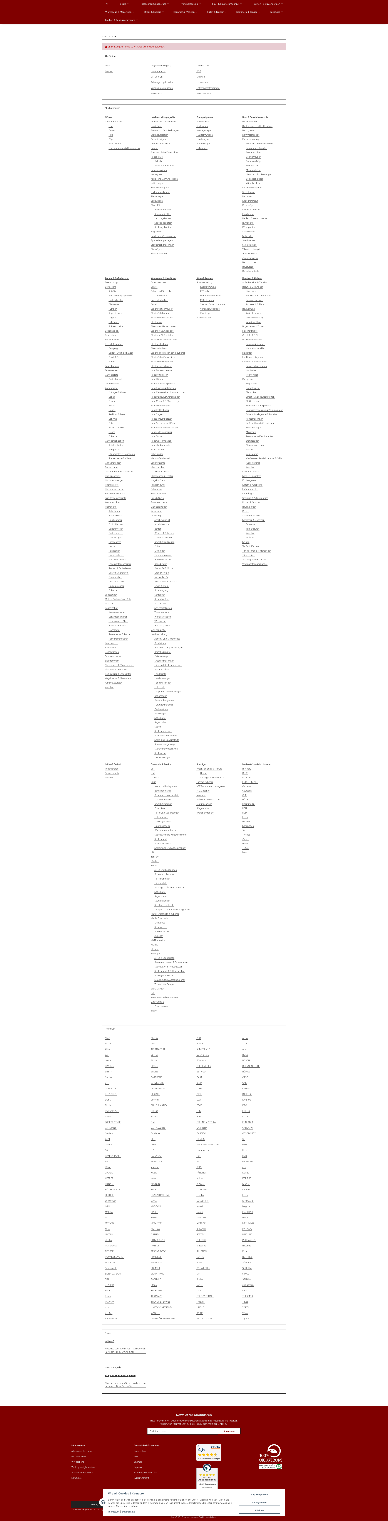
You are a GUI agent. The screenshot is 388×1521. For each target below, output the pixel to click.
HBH (153, 852)
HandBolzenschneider (161, 370)
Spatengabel (115, 577)
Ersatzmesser (161, 1006)
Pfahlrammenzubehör (165, 830)
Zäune (112, 361)
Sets (111, 423)
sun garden (248, 1285)
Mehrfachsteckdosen (210, 295)
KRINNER (109, 1184)
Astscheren (114, 511)
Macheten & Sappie (164, 165)
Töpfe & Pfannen (250, 546)
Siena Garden (157, 989)
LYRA (107, 1206)
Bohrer (154, 287)
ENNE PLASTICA (159, 1105)
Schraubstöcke (158, 493)
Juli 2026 (109, 1341)
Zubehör (113, 436)
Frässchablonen (162, 879)
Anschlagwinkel (162, 520)
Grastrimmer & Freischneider (119, 471)
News (108, 65)
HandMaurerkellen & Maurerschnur (168, 392)
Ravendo (246, 821)
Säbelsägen (157, 201)
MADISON (156, 1206)
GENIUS (201, 1139)
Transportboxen (162, 612)
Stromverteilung (204, 282)
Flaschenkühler (249, 331)
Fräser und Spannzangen (166, 813)
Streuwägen (115, 143)
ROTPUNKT (111, 1262)
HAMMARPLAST (113, 1156)
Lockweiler (110, 1201)
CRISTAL (246, 1088)
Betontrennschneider (256, 148)
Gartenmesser (116, 529)
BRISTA (108, 1071)
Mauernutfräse (253, 170)
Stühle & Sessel (116, 427)
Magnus (246, 1206)
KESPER (109, 1178)
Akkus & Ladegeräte (164, 958)
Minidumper (248, 214)
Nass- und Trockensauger (259, 174)
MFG (107, 1229)
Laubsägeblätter (162, 218)
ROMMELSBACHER (114, 1257)
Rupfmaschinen (204, 804)
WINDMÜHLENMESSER (163, 1318)
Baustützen (247, 267)
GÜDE (245, 799)
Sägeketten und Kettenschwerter (170, 835)
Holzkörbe (251, 370)
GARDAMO (247, 1128)
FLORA (245, 1116)
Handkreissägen (159, 170)
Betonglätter (248, 130)
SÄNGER (246, 1262)
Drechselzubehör (162, 799)
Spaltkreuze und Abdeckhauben (170, 848)
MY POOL (247, 1229)
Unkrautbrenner (116, 581)
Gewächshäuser (113, 463)
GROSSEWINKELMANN (208, 1144)
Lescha (200, 1195)
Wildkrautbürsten (113, 683)
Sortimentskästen (159, 502)
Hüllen (112, 405)
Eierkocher (251, 392)
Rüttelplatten (248, 227)
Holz (111, 135)
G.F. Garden (110, 1128)
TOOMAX (109, 1302)
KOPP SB (246, 1178)
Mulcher (109, 603)
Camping (113, 348)
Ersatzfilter (159, 808)
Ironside (155, 857)
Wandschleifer (249, 253)
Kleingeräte (110, 507)
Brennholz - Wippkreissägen (165, 130)
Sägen (112, 139)
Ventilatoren (252, 454)
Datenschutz (128, 1511)
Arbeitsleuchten (158, 282)
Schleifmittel (160, 839)
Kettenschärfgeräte (160, 187)
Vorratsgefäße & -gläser (254, 559)
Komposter (114, 449)
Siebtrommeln (112, 661)
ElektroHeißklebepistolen (163, 326)
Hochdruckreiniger (114, 480)
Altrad (108, 1049)
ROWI (199, 1262)
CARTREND (156, 1077)
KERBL (245, 1173)
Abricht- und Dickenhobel (163, 121)
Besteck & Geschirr (255, 344)
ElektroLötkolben (159, 344)
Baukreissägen (249, 121)
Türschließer (248, 555)
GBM (244, 795)
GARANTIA (202, 1128)
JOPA (199, 1167)
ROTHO (200, 1257)
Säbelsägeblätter (163, 223)
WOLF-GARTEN (204, 1318)
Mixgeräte (251, 432)
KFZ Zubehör (203, 791)
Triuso (245, 1302)
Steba (154, 1285)
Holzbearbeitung (159, 634)
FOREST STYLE (250, 782)
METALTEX (156, 1223)
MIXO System (207, 300)
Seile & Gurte (157, 498)
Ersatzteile (159, 923)
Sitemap (201, 77)
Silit (198, 1274)
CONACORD (111, 1088)
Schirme (113, 419)
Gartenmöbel (111, 388)
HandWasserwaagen (161, 441)
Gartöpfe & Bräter (251, 335)
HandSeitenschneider (161, 432)
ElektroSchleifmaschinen (163, 357)
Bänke (112, 397)
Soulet (200, 1279)
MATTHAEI (247, 1212)
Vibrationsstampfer (251, 249)
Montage (201, 795)
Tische (112, 432)
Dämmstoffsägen (250, 135)
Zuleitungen (206, 313)
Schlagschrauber (254, 179)
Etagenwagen (203, 143)
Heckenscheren (112, 476)
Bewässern (110, 287)
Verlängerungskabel (210, 309)
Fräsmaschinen (161, 669)
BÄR (107, 1055)
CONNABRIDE (158, 1088)
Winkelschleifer (253, 183)
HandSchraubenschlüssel (163, 423)
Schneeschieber (113, 656)
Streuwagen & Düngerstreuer (119, 665)
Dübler (154, 148)
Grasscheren (111, 467)
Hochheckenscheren (115, 493)
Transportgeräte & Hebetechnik (124, 148)
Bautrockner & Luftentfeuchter (257, 126)
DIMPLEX (246, 1094)
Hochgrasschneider (114, 489)
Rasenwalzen (111, 643)
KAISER (154, 1173)
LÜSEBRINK (202, 1201)
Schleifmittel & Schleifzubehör (169, 971)
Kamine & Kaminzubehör (254, 361)
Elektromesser (253, 401)
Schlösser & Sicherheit (253, 520)
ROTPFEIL (247, 1257)
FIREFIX (246, 1111)
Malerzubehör (157, 467)
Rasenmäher (111, 608)
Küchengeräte (249, 480)
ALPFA (245, 1043)
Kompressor (252, 165)
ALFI (153, 1043)
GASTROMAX (249, 1133)
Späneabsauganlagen (162, 240)
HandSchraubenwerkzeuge (164, 427)
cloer (199, 1083)
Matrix (245, 852)
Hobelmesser (161, 817)
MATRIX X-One (158, 940)
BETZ (245, 1055)
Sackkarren (202, 126)
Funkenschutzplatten (256, 366)
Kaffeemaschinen (254, 419)
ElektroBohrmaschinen (162, 317)
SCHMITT (155, 1268)
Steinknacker (248, 240)
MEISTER (201, 1217)
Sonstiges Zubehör (163, 975)
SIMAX (245, 1274)
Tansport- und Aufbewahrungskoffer (172, 909)
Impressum (113, 1511)
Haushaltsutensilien (252, 339)
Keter (153, 1178)
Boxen (112, 401)
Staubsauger (252, 441)
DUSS (245, 773)
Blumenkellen (115, 515)
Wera (245, 1313)
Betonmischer (249, 262)
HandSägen (156, 414)
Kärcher (155, 861)
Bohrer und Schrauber (162, 291)
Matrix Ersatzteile (159, 918)
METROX (201, 1223)
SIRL (107, 1279)
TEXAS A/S (156, 1296)
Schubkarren (203, 121)
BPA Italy (246, 769)
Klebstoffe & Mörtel (160, 458)
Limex (245, 817)
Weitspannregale (205, 813)
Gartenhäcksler (116, 379)
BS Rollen (201, 1071)
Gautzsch (247, 791)
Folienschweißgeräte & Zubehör (261, 414)
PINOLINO (247, 1234)
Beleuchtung (111, 282)
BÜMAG (246, 1071)
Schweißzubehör (162, 843)
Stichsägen (156, 249)
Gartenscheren (116, 533)
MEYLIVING (248, 1223)
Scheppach (156, 953)
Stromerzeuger (249, 245)
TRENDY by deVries (160, 1302)
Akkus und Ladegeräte (165, 786)
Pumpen (113, 309)
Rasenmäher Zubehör (119, 634)
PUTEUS (155, 1245)
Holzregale (156, 174)
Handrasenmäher (117, 625)
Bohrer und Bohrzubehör (166, 795)
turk (107, 1307)
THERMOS (247, 1296)
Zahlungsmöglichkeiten (162, 82)
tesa (244, 1290)
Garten (112, 130)
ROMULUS (156, 1257)
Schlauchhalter (116, 326)
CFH (153, 769)
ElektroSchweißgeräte (162, 361)
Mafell (154, 865)
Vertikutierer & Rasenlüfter (118, 674)
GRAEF (108, 1144)
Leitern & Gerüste (250, 209)
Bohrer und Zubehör (164, 874)
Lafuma (246, 1189)
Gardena (155, 777)
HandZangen (157, 449)
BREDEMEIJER (204, 1066)
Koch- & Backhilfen (251, 476)
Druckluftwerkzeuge (164, 542)
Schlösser (251, 524)
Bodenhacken (112, 331)
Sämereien (110, 647)
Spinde (245, 542)
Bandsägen (156, 126)
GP (243, 1139)
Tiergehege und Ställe (116, 669)
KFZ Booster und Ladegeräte (211, 786)
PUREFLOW (111, 1245)
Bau (110, 126)
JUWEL (109, 1173)
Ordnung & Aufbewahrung (255, 498)
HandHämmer (158, 379)
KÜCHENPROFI (112, 1189)
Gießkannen (114, 304)
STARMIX (109, 1285)
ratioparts (201, 1245)
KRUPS (245, 1184)
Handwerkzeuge (162, 559)
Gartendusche (116, 300)
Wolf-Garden (157, 1002)
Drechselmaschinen (160, 143)
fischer (108, 1116)
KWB (153, 1189)
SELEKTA (247, 1268)
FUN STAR (247, 1122)
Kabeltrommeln (250, 201)
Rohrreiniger (252, 375)
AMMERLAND (203, 1049)
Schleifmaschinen (163, 731)
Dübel (154, 304)
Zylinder (250, 537)
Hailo (244, 1150)
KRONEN (155, 1184)
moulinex (201, 1229)
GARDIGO (201, 1133)
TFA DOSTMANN (205, 1296)
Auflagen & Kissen (117, 392)
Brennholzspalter (159, 135)
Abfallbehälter (116, 445)
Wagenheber (203, 808)
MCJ (107, 1217)
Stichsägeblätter (162, 227)
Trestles (246, 835)
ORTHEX (155, 1234)
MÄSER (154, 1212)
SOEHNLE (156, 1279)
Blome (154, 1060)
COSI (199, 1088)
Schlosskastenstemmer (166, 735)
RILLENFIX (202, 1251)
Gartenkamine (112, 383)
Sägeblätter (157, 205)
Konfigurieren (259, 1502)
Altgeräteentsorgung (161, 65)
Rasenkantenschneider (120, 564)
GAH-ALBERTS (158, 1128)
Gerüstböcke (248, 192)
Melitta (245, 1217)
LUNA (154, 1201)
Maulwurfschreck (117, 559)
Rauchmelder (249, 507)
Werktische (156, 511)
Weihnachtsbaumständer (254, 564)
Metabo (154, 949)
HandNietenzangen (160, 405)
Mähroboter (114, 630)
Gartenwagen (115, 537)
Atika (244, 1049)
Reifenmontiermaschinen (209, 799)
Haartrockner (252, 291)
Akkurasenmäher (117, 612)
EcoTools (246, 777)
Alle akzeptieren (259, 1494)
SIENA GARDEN (113, 1274)
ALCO (108, 1043)
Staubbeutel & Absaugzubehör (169, 980)
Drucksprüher (115, 520)
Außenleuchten (253, 313)
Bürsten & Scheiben (164, 533)
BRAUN (154, 1066)
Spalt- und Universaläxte (163, 236)
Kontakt (109, 71)
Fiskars (154, 1116)
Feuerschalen (111, 769)
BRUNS (154, 1071)
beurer (108, 1060)
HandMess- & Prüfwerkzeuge (165, 401)
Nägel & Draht (158, 480)
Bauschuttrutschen (251, 271)
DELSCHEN (111, 1094)
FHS (199, 1111)
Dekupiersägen (158, 139)
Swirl (107, 1290)
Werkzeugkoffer (162, 625)
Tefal (199, 1290)
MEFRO (154, 945)
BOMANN (201, 1060)
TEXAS (245, 848)
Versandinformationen (162, 88)
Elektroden (156, 322)
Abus (107, 1038)
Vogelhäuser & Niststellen (118, 678)
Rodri (245, 1251)
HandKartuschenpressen (163, 383)
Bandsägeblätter (162, 209)
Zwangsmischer (250, 258)
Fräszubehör (160, 883)
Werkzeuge (156, 515)
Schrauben (156, 489)
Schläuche (114, 322)
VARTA (245, 1307)
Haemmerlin (248, 804)
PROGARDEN (249, 1240)
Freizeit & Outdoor (114, 344)
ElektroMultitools (159, 348)
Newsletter (156, 93)
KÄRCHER (201, 1173)
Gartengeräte (111, 375)
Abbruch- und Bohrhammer (259, 143)
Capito (108, 1077)
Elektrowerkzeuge (251, 139)
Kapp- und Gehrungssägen (164, 179)
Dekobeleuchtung (255, 317)
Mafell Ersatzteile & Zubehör (165, 914)
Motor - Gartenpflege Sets (118, 599)
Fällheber (159, 161)
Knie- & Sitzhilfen (250, 471)
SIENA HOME (157, 1274)
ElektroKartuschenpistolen (164, 339)
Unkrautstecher (116, 586)
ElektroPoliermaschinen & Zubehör (168, 353)
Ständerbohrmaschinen (162, 245)
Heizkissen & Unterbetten (258, 295)
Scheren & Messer (251, 515)
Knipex (200, 1178)
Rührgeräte (247, 223)
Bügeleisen (251, 383)
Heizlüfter (247, 196)
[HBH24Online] (106, 4)
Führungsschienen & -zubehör (169, 887)
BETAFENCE (203, 1055)
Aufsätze (113, 291)
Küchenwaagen (253, 427)
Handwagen (203, 139)
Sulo (153, 993)
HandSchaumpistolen (161, 419)
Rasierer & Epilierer (255, 304)
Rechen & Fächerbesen (120, 568)
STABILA (246, 1279)
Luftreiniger (248, 493)
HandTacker (157, 436)
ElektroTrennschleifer (161, 366)
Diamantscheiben (159, 300)
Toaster (249, 449)
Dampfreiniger (253, 388)
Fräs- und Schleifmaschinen (164, 152)
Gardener (247, 786)
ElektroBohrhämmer (161, 313)
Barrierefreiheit (158, 71)
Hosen (203, 773)
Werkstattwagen (159, 507)
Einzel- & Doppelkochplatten (260, 397)
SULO (199, 1285)
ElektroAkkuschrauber (161, 309)
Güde (153, 782)
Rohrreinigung (158, 485)
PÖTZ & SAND (158, 1240)
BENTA (154, 1055)
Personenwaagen (254, 300)
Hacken (112, 546)
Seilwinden (247, 236)
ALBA (245, 1038)
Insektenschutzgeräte (115, 498)
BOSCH (246, 1060)
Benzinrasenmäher (118, 617)
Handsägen (114, 551)
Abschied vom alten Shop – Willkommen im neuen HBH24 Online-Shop (125, 1350)
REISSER (109, 1251)
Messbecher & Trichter (162, 476)
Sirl (244, 830)
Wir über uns (157, 77)
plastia (108, 1240)
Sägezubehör (161, 896)
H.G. (153, 1150)
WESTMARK (111, 1318)
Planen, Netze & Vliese (120, 458)
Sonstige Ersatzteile (164, 905)
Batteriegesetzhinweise (208, 88)
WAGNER (155, 1313)
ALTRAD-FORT (158, 1049)
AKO (199, 1038)
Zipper (154, 1010)
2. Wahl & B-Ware (113, 121)
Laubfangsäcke (162, 826)
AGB (199, 71)
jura (244, 1167)
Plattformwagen (205, 135)
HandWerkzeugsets (160, 445)
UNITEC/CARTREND (161, 1307)
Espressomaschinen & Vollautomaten (264, 410)
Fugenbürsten (112, 366)
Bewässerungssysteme (120, 295)
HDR (244, 1156)
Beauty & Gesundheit (252, 287)
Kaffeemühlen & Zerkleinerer (260, 423)
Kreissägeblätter (162, 214)
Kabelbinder (157, 454)
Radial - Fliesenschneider (254, 218)
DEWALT (155, 1094)
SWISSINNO (157, 1290)
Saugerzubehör (162, 901)
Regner (112, 317)
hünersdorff (248, 1161)
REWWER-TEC (158, 1251)
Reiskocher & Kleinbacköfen (259, 436)
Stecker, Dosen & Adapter (213, 304)
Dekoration (110, 335)
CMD (244, 1083)
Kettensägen (157, 183)
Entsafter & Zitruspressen (258, 405)
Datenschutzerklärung (201, 1421)
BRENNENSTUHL (251, 1066)
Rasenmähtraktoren (118, 639)
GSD (244, 1144)
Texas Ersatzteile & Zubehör (164, 997)
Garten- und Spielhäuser (121, 353)
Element (246, 1100)
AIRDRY (154, 1038)
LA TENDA (202, 1189)
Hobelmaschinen (162, 683)
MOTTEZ (155, 1229)
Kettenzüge (248, 205)
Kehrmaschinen (112, 502)
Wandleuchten (253, 322)
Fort (153, 773)
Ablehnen (259, 1510)
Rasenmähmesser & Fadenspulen (170, 962)
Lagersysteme (158, 463)
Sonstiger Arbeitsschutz (212, 777)
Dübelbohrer (160, 295)
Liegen (112, 410)
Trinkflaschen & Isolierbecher (256, 551)
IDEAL (108, 1167)
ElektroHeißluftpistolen (162, 335)
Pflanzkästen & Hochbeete (122, 454)
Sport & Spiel (115, 357)
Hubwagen (202, 148)
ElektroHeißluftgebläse (162, 331)
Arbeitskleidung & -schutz (209, 769)
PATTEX (200, 1234)
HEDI (244, 813)
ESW (244, 1105)
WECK (200, 1313)
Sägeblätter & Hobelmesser (168, 967)
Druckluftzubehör (163, 804)
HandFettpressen (159, 375)
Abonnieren (229, 1431)
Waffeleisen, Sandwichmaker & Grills (264, 458)
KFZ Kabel (205, 291)
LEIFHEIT (109, 1195)
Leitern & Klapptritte (252, 485)
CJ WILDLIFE (157, 1083)
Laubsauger (111, 595)
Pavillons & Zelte (117, 414)
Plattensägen (157, 196)
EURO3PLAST (112, 1111)
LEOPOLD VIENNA (160, 1195)
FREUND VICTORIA (206, 1122)
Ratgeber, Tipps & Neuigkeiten (120, 1375)
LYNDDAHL (247, 1201)
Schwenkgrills (112, 773)
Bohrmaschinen (253, 152)
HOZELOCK (156, 1161)
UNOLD (200, 1307)
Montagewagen (204, 130)
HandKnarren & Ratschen (163, 388)
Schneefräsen (112, 652)
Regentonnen (115, 313)
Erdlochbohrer (112, 339)
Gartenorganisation (114, 441)
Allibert (200, 1043)
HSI (198, 1161)
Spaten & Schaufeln (118, 573)
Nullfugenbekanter (160, 192)
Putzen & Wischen (251, 502)
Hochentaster (111, 485)
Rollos (245, 511)
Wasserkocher (253, 463)
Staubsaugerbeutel (255, 445)
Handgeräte (157, 157)
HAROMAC (156, 1156)
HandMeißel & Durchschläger (165, 397)
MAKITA (109, 1212)
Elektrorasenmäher (118, 621)
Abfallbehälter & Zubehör (255, 282)
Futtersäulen (111, 370)
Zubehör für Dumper (164, 984)
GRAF (153, 1144)
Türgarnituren (252, 529)
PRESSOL (201, 1240)
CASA (199, 1077)
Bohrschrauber (253, 157)
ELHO (108, 1105)
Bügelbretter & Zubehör (254, 326)
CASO (245, 1077)
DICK (199, 1094)
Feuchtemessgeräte (252, 187)
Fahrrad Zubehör (205, 782)
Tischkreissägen (159, 253)
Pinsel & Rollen (161, 471)
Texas (108, 1296)
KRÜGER (201, 1184)
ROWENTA (156, 1262)
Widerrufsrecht (204, 93)
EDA (199, 1100)
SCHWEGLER (203, 1268)
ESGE (199, 1105)
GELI (153, 1139)
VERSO (108, 1313)
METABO (109, 1223)
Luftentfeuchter (250, 489)
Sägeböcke (156, 231)
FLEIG (199, 1116)
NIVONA (109, 1234)
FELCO (154, 1111)
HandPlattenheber (160, 410)
